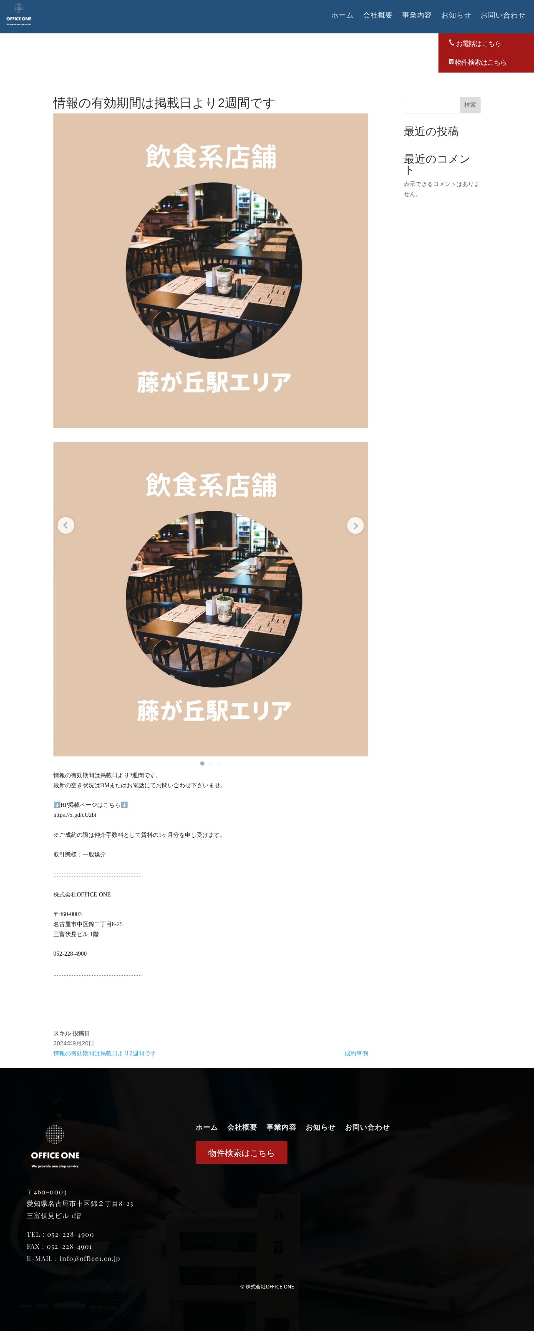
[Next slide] (355, 525)
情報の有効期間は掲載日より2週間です (104, 1053)
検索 (470, 104)
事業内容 (417, 15)
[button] (202, 763)
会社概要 (378, 15)
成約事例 (356, 1053)
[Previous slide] (66, 525)
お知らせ (456, 15)
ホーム (342, 15)
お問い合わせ (503, 15)
